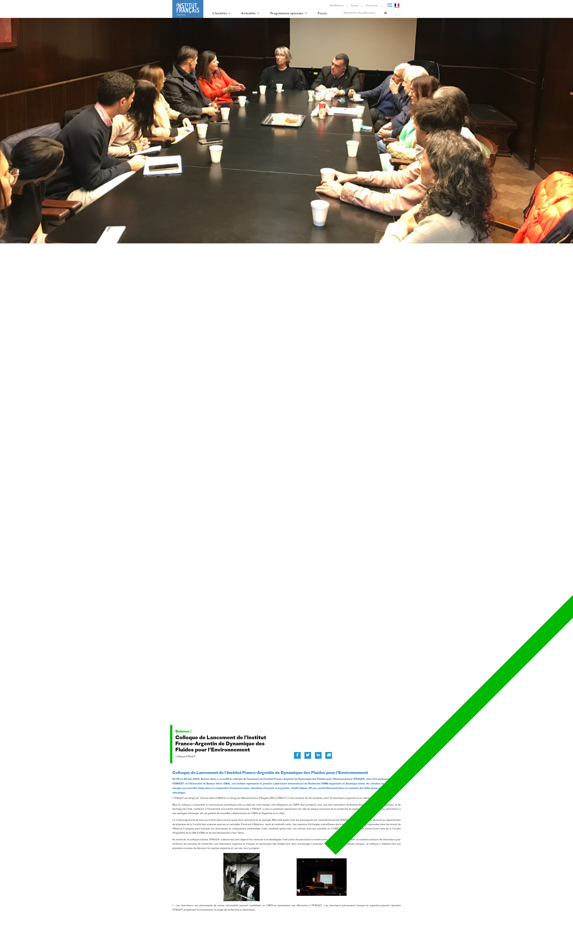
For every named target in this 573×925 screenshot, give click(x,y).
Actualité (249, 13)
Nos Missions (337, 6)
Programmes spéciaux (287, 13)
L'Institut (220, 13)
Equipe (354, 6)
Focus (322, 13)
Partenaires (372, 6)
